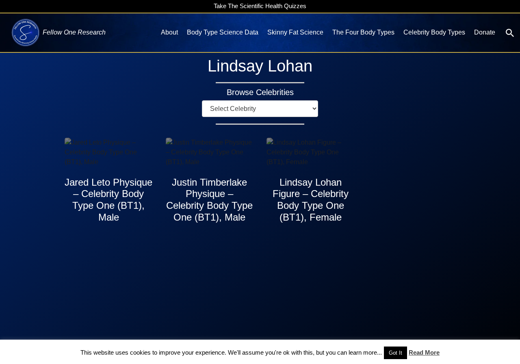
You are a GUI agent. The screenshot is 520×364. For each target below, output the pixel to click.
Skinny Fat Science (295, 32)
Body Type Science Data (222, 32)
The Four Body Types (363, 32)
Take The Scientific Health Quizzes (260, 5)
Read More (424, 352)
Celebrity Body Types (434, 32)
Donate (484, 32)
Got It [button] (395, 353)
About (169, 32)
